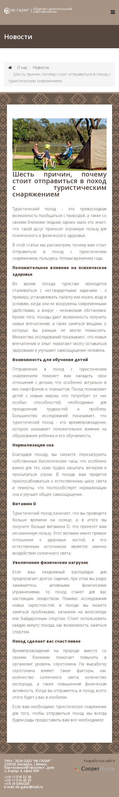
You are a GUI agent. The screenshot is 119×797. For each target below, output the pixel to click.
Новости (41, 67)
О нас (22, 67)
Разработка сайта (99, 760)
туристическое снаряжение (81, 706)
